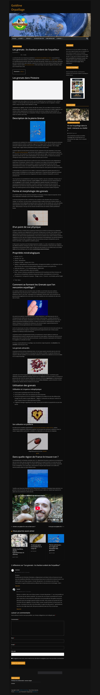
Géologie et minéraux (17, 46)
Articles (28, 38)
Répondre (17, 586)
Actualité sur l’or (39, 38)
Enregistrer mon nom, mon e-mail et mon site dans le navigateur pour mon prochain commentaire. (38, 658)
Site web (13, 651)
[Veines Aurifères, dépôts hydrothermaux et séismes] (19, 535)
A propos (59, 38)
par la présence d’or (29, 64)
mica (51, 59)
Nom (13, 638)
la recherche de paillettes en (41, 58)
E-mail (13, 644)
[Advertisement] (38, 90)
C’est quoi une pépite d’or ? (55, 526)
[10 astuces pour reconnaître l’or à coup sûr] (38, 535)
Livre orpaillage (50, 38)
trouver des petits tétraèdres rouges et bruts (42, 427)
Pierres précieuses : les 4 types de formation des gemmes (55, 547)
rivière (49, 58)
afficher (22, 71)
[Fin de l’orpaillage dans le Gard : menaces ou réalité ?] (77, 115)
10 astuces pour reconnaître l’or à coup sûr (36, 546)
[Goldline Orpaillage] (50, 14)
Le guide (20, 38)
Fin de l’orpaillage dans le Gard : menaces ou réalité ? (77, 128)
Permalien (28, 572)
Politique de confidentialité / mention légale (21, 680)
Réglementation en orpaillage (73, 122)
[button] (23, 38)
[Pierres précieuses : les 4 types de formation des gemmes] (56, 535)
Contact (13, 683)
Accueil (14, 38)
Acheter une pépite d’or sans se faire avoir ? (24, 526)
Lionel (75, 133)
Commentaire (15, 619)
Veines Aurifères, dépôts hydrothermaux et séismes (18, 551)
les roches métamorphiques (21, 152)
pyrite (56, 59)
